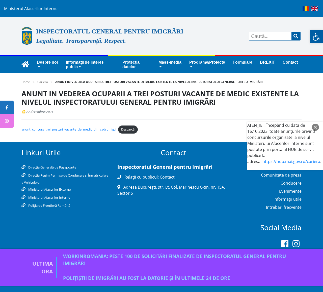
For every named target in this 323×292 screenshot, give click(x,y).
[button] (316, 36)
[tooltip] (7, 107)
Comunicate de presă (281, 175)
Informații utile (288, 199)
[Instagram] (296, 244)
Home (25, 82)
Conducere (291, 183)
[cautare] (296, 36)
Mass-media (169, 62)
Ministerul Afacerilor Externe (49, 189)
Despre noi (47, 62)
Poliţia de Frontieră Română (49, 205)
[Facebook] (284, 244)
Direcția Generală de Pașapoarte (52, 167)
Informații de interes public (85, 64)
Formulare (242, 62)
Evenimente (290, 191)
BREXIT (267, 62)
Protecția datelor (131, 64)
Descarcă (127, 129)
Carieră (42, 82)
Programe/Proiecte (207, 62)
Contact (290, 62)
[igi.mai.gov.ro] (25, 64)
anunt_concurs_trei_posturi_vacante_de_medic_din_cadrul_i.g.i (68, 129)
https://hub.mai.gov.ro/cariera (291, 161)
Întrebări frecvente (284, 207)
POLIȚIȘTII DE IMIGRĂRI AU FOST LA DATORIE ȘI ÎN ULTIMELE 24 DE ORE (146, 278)
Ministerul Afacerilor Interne (49, 197)
